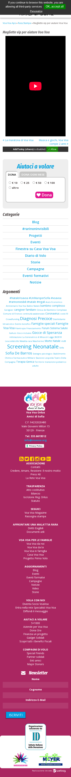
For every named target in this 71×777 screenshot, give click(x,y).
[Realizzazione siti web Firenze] (59, 771)
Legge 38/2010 (55, 337)
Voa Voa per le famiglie (35, 540)
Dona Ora (35, 630)
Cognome (35, 689)
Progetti (35, 235)
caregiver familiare (25, 309)
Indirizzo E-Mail (36, 700)
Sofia (61, 347)
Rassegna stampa (35, 516)
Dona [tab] (12, 174)
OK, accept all (55, 6)
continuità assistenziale (34, 313)
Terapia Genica (25, 361)
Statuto (35, 500)
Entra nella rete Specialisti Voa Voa (35, 607)
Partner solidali (35, 657)
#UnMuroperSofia (39, 298)
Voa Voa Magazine (36, 512)
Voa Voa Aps (9, 23)
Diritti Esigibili (35, 528)
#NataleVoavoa (19, 298)
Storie (35, 262)
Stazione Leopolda (45, 358)
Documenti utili (35, 532)
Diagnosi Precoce (36, 318)
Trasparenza (35, 486)
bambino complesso (52, 305)
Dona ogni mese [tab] (33, 174)
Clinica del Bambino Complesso (52, 310)
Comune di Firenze (12, 313)
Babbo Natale (33, 306)
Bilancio (35, 493)
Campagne (35, 269)
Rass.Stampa (24, 23)
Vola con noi (35, 600)
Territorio (39, 362)
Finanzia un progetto (35, 634)
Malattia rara (26, 341)
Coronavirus (52, 313)
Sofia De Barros (18, 353)
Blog (35, 222)
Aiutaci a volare (35, 619)
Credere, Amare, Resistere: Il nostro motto (35, 470)
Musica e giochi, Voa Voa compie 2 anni (53, 141)
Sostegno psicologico (42, 353)
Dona (46, 194)
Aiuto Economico (54, 302)
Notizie (35, 282)
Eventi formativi (36, 275)
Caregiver (8, 310)
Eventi (35, 242)
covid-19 (64, 313)
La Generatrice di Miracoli (35, 337)
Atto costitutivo (35, 490)
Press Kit (35, 474)
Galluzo (12, 333)
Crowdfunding (12, 319)
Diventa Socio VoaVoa (35, 604)
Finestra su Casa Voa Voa (35, 249)
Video (35, 588)
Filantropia (20, 328)
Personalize (36, 11)
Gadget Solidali (35, 637)
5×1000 (35, 623)
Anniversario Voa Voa (16, 306)
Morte (48, 341)
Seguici (35, 509)
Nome (36, 679)
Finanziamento (33, 328)
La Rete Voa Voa (35, 478)
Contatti (35, 467)
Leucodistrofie (12, 341)
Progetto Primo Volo (35, 558)
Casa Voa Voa (35, 554)
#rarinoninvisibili (35, 229)
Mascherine (38, 341)
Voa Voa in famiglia (35, 551)
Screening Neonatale (33, 346)
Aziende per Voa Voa (35, 626)
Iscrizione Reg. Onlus (35, 497)
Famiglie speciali (43, 323)
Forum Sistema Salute (55, 328)
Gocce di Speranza (47, 332)
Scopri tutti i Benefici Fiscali (35, 641)
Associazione (35, 463)
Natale (56, 341)
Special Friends (35, 653)
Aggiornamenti (36, 566)
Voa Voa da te (35, 547)
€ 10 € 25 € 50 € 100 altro (33, 185)
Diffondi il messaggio (35, 611)
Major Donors (35, 664)
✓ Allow (52, 149)
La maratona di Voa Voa (18, 140)
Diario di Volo (35, 255)
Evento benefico (23, 324)
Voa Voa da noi (35, 543)
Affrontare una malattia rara (35, 524)
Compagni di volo (35, 649)
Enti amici (35, 660)
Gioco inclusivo (24, 333)
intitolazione (15, 337)
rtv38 (63, 341)
